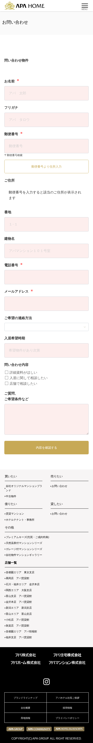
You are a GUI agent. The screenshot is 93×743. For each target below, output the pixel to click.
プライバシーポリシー (67, 718)
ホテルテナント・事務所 (20, 519)
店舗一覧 (11, 562)
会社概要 (25, 707)
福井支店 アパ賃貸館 (19, 637)
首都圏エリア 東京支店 (20, 572)
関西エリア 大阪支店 (19, 590)
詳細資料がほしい (23, 372)
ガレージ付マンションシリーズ (24, 549)
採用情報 (67, 707)
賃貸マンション (15, 513)
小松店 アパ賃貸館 (17, 619)
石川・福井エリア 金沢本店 (23, 584)
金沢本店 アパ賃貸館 (19, 601)
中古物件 (11, 496)
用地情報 (25, 718)
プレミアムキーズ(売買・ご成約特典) (27, 537)
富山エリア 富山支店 (19, 613)
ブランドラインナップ (25, 697)
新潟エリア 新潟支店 (19, 607)
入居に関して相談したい (28, 378)
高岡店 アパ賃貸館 (17, 578)
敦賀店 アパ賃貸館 (17, 625)
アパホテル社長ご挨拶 (67, 697)
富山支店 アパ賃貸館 (19, 596)
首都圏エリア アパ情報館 (21, 631)
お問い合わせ (59, 486)
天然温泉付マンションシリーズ (24, 543)
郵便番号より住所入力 (46, 166)
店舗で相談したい (23, 383)
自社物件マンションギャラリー (24, 554)
